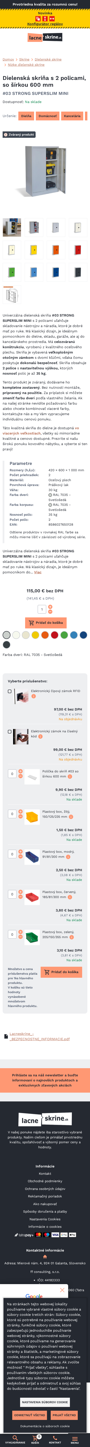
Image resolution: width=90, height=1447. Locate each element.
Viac (38, 572)
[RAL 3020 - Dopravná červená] (55, 635)
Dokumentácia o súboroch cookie (45, 1426)
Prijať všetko (64, 1415)
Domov (8, 59)
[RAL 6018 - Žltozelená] (64, 635)
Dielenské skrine (48, 59)
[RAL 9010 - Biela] (16, 635)
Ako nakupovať (45, 1204)
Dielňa (26, 116)
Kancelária (72, 116)
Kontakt (45, 1174)
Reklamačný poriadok (45, 1196)
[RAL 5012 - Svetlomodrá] (74, 635)
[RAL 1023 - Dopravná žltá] (35, 635)
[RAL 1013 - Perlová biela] (26, 635)
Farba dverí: (13, 655)
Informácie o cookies (45, 1227)
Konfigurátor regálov (45, 24)
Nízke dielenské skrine (26, 65)
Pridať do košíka (49, 623)
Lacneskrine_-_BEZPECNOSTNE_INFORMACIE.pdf (40, 1036)
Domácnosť (48, 116)
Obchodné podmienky (45, 1181)
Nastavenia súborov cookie (45, 1402)
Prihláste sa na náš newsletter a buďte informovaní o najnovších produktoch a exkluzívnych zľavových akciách (45, 1080)
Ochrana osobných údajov (45, 1189)
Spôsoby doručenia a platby (45, 1211)
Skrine (24, 59)
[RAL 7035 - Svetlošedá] (6, 635)
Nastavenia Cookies (45, 1219)
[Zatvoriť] (62, 1290)
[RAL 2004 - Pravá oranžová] (45, 635)
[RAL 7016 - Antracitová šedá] (6, 645)
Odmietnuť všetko (29, 1415)
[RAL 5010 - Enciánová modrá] (83, 635)
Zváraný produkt (21, 134)
